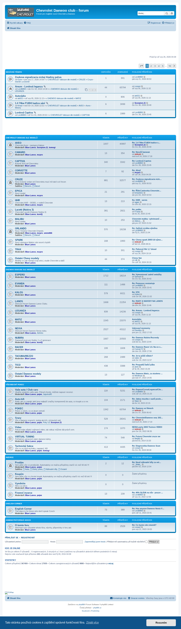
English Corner (23, 508)
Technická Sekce (24, 446)
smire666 (48, 233)
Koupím (19, 474)
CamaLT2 (139, 349)
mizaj (110, 563)
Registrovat (28, 538)
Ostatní (63, 469)
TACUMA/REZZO (24, 356)
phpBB (81, 604)
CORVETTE (21, 170)
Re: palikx (136, 209)
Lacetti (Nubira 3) (24, 209)
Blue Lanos (30, 147)
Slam (137, 401)
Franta (137, 211)
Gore (20, 79)
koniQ (40, 214)
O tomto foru (22, 525)
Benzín (28, 186)
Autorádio (20, 96)
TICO (18, 365)
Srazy (18, 418)
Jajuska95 (47, 394)
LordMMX (139, 77)
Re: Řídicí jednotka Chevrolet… (146, 191)
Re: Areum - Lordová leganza (145, 310)
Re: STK (136, 292)
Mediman (138, 376)
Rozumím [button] (161, 622)
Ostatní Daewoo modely (28, 373)
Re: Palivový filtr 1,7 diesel (144, 249)
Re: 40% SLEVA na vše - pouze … (147, 493)
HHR (17, 200)
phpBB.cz (97, 608)
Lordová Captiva (24, 112)
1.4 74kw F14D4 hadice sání (30, 103)
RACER (19, 347)
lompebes (139, 193)
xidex (137, 358)
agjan (137, 202)
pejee (39, 394)
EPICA (18, 191)
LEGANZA (19, 91)
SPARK (19, 240)
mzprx (40, 155)
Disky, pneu (37, 469)
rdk (136, 260)
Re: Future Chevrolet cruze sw (146, 436)
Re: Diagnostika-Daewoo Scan (146, 446)
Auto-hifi (19, 399)
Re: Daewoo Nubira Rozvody (145, 337)
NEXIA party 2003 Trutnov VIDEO (147, 427)
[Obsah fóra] (21, 11)
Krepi (20, 106)
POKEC (19, 408)
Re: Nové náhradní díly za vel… (146, 462)
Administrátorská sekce (18, 520)
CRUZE (82, 79)
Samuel (138, 277)
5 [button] (162, 66)
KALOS (19, 292)
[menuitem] (27, 23)
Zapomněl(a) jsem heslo (95, 542)
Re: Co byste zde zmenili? (144, 525)
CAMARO (20, 152)
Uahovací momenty (141, 328)
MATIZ (78, 98)
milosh (138, 154)
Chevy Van (137, 258)
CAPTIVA (86, 115)
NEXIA (18, 328)
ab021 (20, 98)
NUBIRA (19, 337)
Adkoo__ (138, 221)
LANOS (19, 301)
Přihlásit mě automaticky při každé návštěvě (126, 542)
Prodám (19, 462)
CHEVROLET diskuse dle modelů (62, 79)
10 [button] (169, 66)
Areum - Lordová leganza (29, 86)
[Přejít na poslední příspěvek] (145, 77)
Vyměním (20, 483)
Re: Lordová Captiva (141, 161)
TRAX (18, 249)
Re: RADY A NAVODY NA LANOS (147, 301)
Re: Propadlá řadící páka (143, 365)
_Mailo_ (138, 464)
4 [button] (158, 66)
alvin (137, 367)
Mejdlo (137, 438)
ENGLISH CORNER (14, 504)
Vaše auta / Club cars (26, 389)
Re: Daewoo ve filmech (142, 408)
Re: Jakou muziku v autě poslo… (147, 399)
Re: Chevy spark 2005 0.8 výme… (147, 240)
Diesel (37, 186)
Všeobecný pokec (15, 385)
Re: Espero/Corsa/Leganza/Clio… (147, 389)
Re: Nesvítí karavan (141, 152)
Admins (40, 333)
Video (18, 427)
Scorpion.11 (140, 103)
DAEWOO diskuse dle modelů (64, 89)
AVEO (81, 106)
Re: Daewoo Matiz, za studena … (147, 373)
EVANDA (19, 283)
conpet (138, 86)
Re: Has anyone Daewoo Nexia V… (148, 508)
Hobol (137, 294)
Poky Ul (46, 422)
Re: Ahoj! (136, 170)
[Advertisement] (90, 44)
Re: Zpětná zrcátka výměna (144, 228)
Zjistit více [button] (92, 622)
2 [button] (151, 66)
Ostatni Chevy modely (27, 258)
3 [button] (155, 66)
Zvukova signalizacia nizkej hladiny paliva (38, 77)
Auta (27, 469)
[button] (141, 66)
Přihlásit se (11, 538)
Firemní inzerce (23, 493)
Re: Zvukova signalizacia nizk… (147, 179)
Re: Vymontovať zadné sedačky (147, 274)
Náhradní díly (51, 469)
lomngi (52, 147)
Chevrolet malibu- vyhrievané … (147, 219)
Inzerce (10, 457)
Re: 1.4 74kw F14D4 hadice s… (146, 143)
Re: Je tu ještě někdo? (142, 356)
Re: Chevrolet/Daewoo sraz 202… (147, 418)
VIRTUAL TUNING (24, 436)
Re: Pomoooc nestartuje (143, 283)
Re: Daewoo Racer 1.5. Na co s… (147, 347)
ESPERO (20, 274)
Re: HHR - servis (139, 200)
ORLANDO (20, 228)
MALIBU (19, 219)
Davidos (138, 330)
